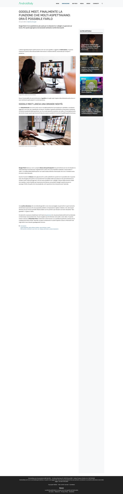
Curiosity (96, 3)
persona (48, 215)
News (57, 3)
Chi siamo (51, 491)
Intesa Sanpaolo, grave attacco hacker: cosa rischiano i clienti (35, 227)
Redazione (57, 491)
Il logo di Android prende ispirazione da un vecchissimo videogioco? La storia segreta (91, 89)
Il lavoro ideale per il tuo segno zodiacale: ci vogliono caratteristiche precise (91, 111)
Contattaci (72, 484)
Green (88, 3)
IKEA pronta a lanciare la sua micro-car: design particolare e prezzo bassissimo (39, 229)
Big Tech (74, 3)
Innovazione (65, 3)
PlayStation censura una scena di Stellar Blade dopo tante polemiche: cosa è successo (90, 47)
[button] (102, 3)
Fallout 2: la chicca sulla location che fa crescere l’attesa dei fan (90, 69)
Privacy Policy (64, 491)
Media (82, 3)
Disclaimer (71, 491)
